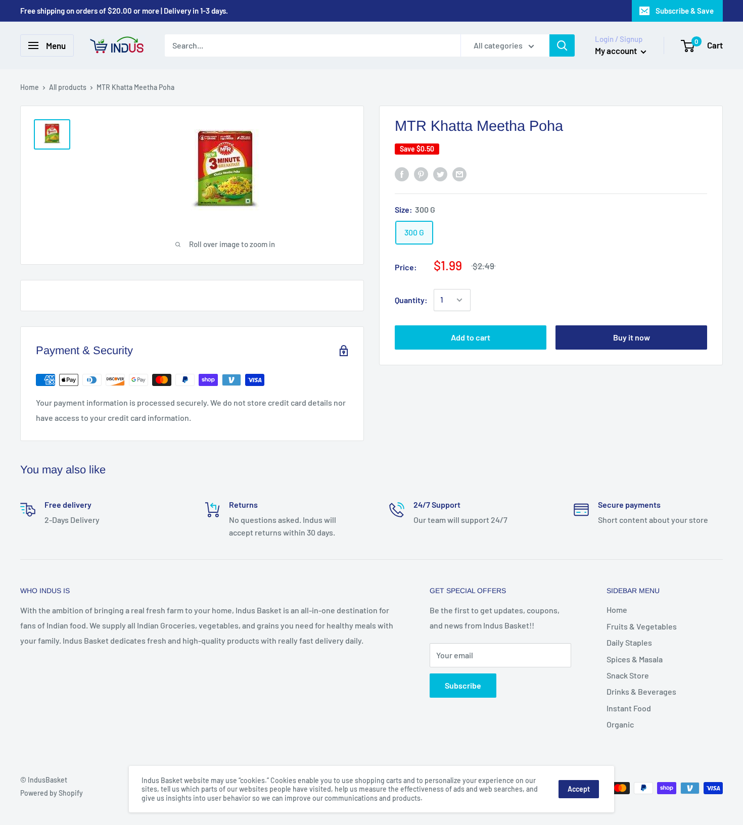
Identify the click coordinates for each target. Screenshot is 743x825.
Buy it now (631, 337)
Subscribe (463, 685)
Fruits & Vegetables (642, 626)
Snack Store (628, 675)
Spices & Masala (635, 659)
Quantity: (411, 300)
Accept (579, 789)
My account (616, 50)
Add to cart (470, 337)
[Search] (562, 45)
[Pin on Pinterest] (421, 174)
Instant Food (629, 708)
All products (67, 87)
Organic (620, 724)
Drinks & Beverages (641, 691)
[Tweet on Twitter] (440, 174)
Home (29, 87)
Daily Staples (629, 642)
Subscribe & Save (685, 10)
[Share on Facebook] (402, 174)
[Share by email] (459, 174)
